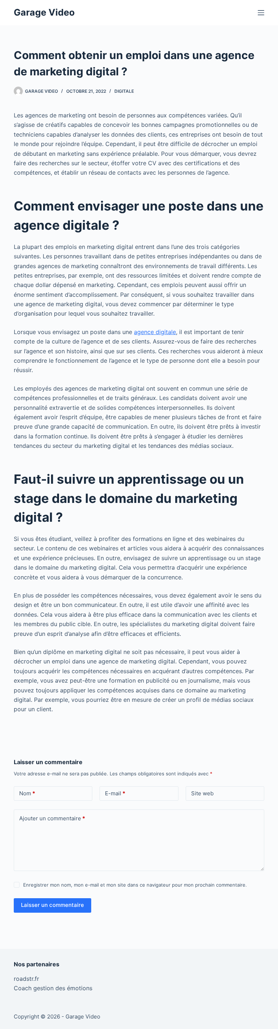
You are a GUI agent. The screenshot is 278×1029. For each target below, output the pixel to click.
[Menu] (261, 12)
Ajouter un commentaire (52, 818)
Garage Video (44, 12)
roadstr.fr (26, 978)
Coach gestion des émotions (53, 988)
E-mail (115, 793)
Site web (202, 793)
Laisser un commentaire (52, 904)
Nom (27, 793)
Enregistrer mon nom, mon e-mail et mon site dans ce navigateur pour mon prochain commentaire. (135, 885)
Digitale (124, 91)
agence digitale (155, 332)
